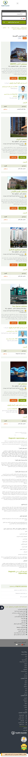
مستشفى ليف (22, 384)
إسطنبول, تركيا (15, 193)
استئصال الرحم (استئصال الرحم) (20, 632)
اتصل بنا (25, 676)
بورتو (26, 709)
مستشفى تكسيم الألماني (19, 191)
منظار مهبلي (23, 621)
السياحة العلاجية (24, 27)
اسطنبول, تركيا (15, 386)
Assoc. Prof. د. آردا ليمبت (12, 408)
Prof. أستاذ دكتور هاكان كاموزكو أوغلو (9, 86)
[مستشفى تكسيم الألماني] (17, 183)
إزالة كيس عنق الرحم (22, 609)
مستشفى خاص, (22, 66)
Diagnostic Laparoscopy (21, 627)
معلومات (25, 665)
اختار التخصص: (23, 11)
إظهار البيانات (22, 78)
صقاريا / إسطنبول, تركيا (13, 66)
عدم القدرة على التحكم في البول (20, 634)
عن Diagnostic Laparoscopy (21, 593)
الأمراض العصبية (21, 722)
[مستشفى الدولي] (18, 127)
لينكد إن (24, 730)
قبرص (19, 644)
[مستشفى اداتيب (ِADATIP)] (18, 51)
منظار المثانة (23, 618)
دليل (26, 658)
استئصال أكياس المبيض (21, 629)
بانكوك (26, 682)
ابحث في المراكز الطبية (13, 22)
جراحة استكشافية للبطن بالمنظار (20, 623)
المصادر (25, 667)
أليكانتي (25, 707)
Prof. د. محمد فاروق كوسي (11, 331)
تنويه (26, 673)
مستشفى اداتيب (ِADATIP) (18, 64)
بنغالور (26, 680)
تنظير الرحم (23, 620)
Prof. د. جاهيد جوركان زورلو (11, 338)
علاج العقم (22, 720)
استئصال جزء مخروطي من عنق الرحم (19, 612)
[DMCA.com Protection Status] (24, 747)
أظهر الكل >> (6, 83)
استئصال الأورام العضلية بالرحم (20, 616)
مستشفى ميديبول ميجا (19, 306)
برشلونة (25, 684)
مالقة (26, 690)
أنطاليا (26, 703)
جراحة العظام (21, 724)
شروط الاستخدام (24, 671)
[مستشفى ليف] (18, 371)
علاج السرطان (21, 715)
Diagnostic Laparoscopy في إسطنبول (20, 28)
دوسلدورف (25, 699)
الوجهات (25, 663)
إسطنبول (4, 27)
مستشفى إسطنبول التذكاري (18, 250)
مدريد (26, 688)
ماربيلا (26, 692)
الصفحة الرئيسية (24, 654)
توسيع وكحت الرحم (22, 614)
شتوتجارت (25, 705)
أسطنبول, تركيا (15, 141)
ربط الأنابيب (23, 625)
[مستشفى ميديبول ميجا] (18, 294)
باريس (26, 711)
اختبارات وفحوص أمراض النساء (20, 611)
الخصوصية (25, 669)
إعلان (26, 656)
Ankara (25, 701)
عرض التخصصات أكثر (23, 726)
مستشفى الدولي (21, 139)
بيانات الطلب (13, 78)
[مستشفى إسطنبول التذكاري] (18, 237)
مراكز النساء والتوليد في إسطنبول (20, 590)
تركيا (9, 27)
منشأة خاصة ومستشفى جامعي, (19, 308)
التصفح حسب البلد (23, 596)
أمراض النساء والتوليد (15, 27)
